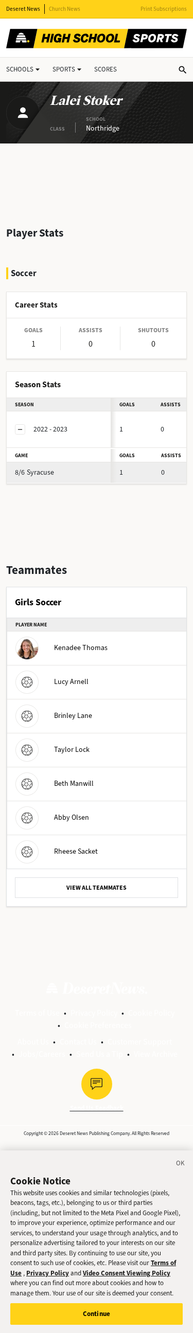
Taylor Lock (72, 749)
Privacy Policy (94, 1012)
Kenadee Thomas (81, 648)
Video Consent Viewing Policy (126, 1273)
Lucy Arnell (71, 682)
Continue (96, 1313)
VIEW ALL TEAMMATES (96, 888)
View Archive (156, 1054)
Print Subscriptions (164, 9)
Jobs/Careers (42, 1054)
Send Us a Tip (99, 1054)
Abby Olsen (71, 817)
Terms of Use (37, 1012)
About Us (33, 1041)
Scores (105, 69)
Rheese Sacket (76, 851)
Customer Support (140, 1041)
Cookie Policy (151, 1012)
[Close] (180, 1165)
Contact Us (78, 1041)
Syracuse (34, 472)
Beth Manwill (74, 783)
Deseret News (23, 9)
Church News (64, 9)
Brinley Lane (73, 715)
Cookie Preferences (98, 1025)
